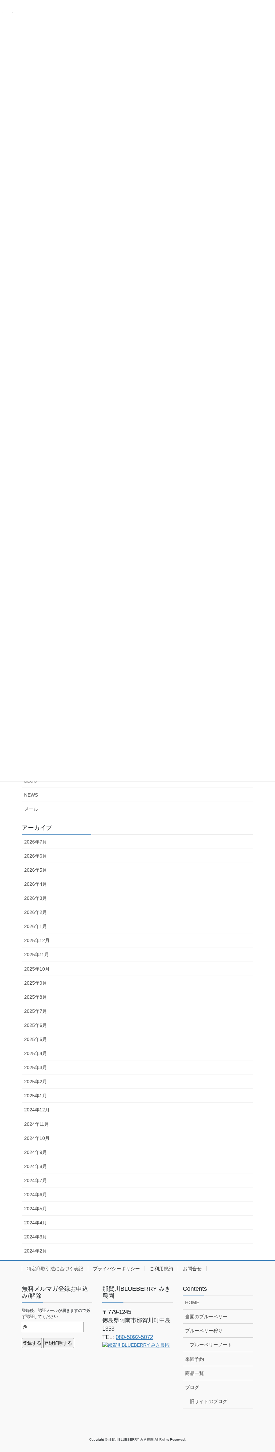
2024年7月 (35, 1180)
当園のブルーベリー (206, 1316)
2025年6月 (35, 1025)
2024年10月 (37, 1138)
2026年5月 (35, 870)
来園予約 (194, 1359)
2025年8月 (35, 997)
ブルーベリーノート (211, 1344)
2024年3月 (35, 1236)
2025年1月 (35, 1095)
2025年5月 (35, 1039)
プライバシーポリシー (116, 1268)
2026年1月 (35, 926)
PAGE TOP (262, 1402)
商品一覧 (194, 1373)
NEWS (31, 795)
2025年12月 (37, 940)
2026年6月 (35, 856)
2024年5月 (35, 1208)
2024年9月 (35, 1152)
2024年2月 (35, 1251)
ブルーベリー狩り (204, 1330)
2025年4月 (35, 1053)
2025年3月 (35, 1067)
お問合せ (192, 1268)
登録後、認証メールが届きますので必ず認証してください (56, 1313)
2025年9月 (35, 983)
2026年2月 (35, 912)
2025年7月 (35, 1011)
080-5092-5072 (134, 1337)
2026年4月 (35, 884)
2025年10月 (37, 969)
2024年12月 (37, 1109)
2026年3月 (35, 898)
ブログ (192, 1387)
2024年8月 (35, 1166)
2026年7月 (35, 842)
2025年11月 (36, 954)
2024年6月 (35, 1194)
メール (31, 809)
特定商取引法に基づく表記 (55, 1268)
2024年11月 (36, 1124)
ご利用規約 (161, 1268)
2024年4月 (35, 1222)
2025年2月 (35, 1081)
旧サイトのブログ (208, 1401)
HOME (192, 1302)
